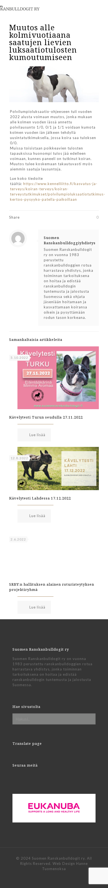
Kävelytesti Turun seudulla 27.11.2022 (46, 417)
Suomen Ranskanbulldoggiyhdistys (70, 240)
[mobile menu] (100, 8)
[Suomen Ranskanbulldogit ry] (26, 7)
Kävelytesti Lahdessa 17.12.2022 (40, 498)
